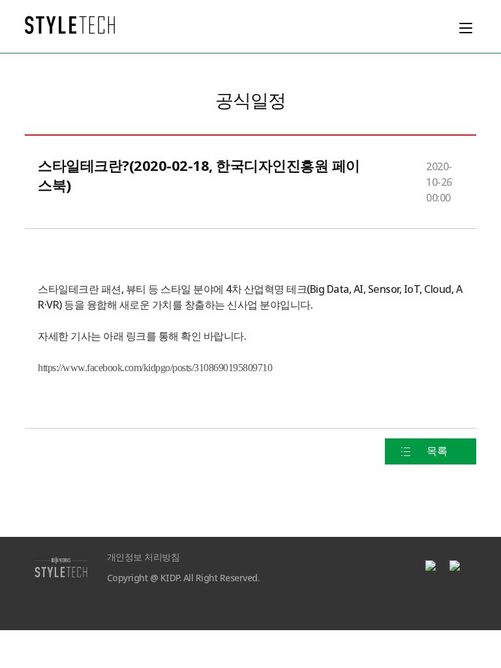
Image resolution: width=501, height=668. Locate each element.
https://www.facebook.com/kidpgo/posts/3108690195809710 (155, 367)
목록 (437, 451)
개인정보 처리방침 (143, 557)
